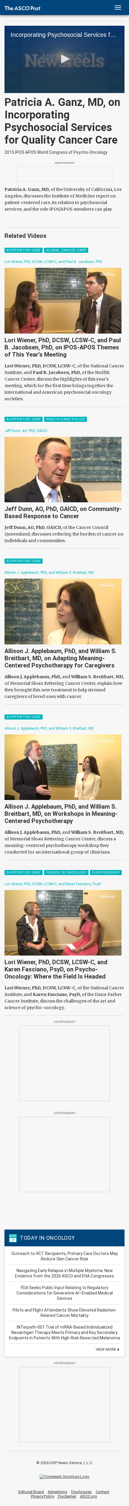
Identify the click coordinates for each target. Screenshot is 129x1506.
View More (106, 1349)
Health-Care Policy (65, 419)
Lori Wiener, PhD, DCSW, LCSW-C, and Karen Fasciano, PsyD (52, 884)
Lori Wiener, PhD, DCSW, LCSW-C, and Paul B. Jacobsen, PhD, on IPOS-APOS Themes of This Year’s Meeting (62, 347)
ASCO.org (88, 1496)
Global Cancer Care (66, 250)
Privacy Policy (42, 1496)
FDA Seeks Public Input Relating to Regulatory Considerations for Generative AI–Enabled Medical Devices (64, 1293)
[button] (64, 59)
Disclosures (81, 1492)
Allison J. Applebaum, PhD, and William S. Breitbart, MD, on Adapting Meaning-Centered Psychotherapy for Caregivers (60, 658)
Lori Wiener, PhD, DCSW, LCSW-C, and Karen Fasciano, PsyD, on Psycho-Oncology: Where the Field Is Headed (55, 969)
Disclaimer (67, 1496)
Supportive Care (23, 250)
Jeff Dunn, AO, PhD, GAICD (25, 431)
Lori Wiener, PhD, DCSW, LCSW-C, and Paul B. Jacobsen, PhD (53, 262)
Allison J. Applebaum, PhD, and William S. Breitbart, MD (49, 573)
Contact (102, 1492)
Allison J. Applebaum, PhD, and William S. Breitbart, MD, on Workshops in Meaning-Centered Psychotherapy (61, 814)
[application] (64, 59)
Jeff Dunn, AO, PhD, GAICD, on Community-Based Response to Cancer (63, 512)
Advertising (57, 1492)
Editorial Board (31, 1492)
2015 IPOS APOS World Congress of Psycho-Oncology (55, 152)
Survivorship (106, 872)
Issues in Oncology (66, 872)
